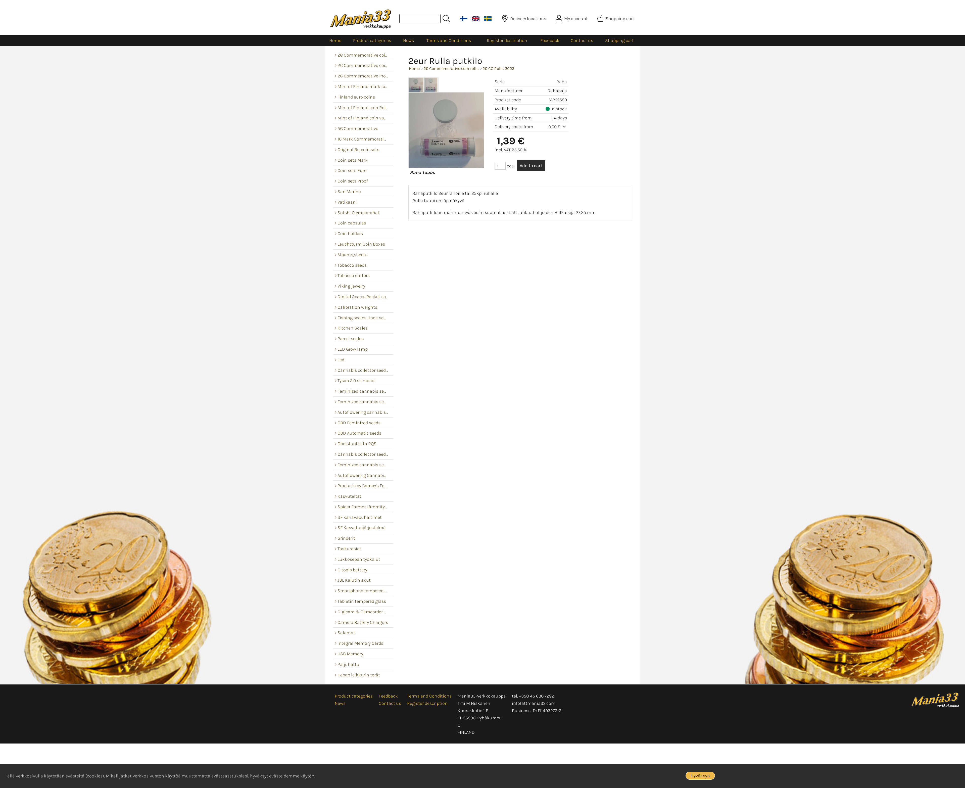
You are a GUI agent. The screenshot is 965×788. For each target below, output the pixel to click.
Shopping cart (619, 40)
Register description (507, 40)
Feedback (549, 40)
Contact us (582, 40)
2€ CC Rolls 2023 (498, 68)
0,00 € (554, 126)
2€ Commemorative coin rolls (451, 68)
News (408, 40)
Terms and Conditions (448, 40)
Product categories (372, 40)
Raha (561, 81)
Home (335, 40)
